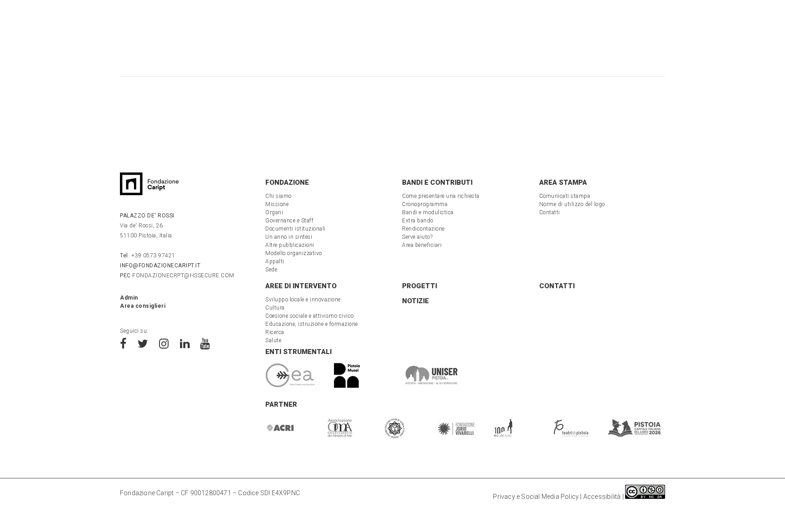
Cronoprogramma (424, 204)
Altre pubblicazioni (289, 245)
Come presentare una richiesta (441, 196)
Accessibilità (602, 496)
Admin (129, 297)
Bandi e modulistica (428, 212)
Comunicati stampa (565, 196)
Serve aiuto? (417, 237)
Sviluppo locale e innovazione (303, 299)
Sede (271, 269)
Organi (274, 212)
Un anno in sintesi (288, 237)
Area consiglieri (142, 306)
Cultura (275, 307)
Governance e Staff (289, 220)
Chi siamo (278, 196)
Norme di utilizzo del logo (572, 204)
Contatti (549, 212)
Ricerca (274, 332)
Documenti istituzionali (295, 228)
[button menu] (29, 23)
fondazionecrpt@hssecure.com (177, 275)
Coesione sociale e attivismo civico (309, 316)
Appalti (274, 261)
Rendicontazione (423, 228)
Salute (273, 340)
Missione (276, 204)
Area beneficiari (422, 245)
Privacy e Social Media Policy (536, 496)
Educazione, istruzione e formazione (311, 324)
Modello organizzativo (293, 253)
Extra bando (417, 220)
